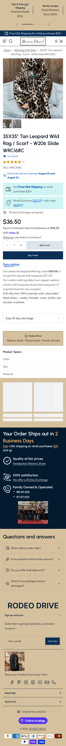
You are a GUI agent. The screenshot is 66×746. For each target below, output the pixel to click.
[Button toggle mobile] (5, 41)
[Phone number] (54, 682)
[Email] (47, 682)
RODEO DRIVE (37, 728)
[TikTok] (33, 682)
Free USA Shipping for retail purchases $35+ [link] (35, 33)
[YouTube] (40, 682)
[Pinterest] (19, 682)
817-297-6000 (23, 496)
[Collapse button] (33, 548)
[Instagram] (26, 682)
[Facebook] (12, 682)
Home (7, 50)
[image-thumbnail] (7, 123)
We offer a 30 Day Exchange (30, 479)
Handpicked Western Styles (29, 463)
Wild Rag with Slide (25, 50)
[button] (10, 41)
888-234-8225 (23, 491)
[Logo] (33, 41)
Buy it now (33, 255)
